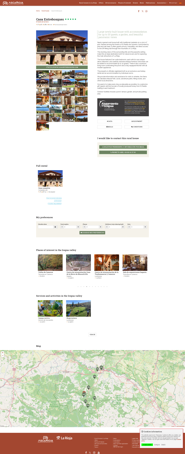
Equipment (137, 121)
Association (161, 3)
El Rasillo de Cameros (42, 22)
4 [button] (87, 287)
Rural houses (45, 11)
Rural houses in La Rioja (88, 3)
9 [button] (101, 287)
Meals (110, 127)
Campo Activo (44, 318)
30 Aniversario (110, 3)
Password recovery (137, 447)
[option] (50, 269)
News (142, 3)
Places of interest (124, 3)
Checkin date (42, 224)
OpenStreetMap (181, 426)
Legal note (135, 438)
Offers (101, 3)
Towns (96, 447)
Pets (128, 224)
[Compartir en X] (142, 11)
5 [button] (90, 287)
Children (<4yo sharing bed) (114, 224)
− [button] (2, 355)
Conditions (137, 127)
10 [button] (104, 287)
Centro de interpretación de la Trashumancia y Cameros (78, 273)
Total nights (64, 224)
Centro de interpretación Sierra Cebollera (133, 273)
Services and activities (101, 443)
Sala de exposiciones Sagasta (106, 272)
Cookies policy (136, 442)
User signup (135, 445)
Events (135, 3)
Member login (119, 447)
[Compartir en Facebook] (139, 11)
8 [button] (98, 287)
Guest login (174, 3)
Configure (157, 444)
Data (110, 121)
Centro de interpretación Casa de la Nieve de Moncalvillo (50, 273)
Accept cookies (147, 444)
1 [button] (78, 287)
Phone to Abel (124, 152)
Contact (115, 445)
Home (38, 11)
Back (93, 334)
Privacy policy (136, 440)
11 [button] (107, 287)
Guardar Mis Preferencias (93, 233)
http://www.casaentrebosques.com (63, 67)
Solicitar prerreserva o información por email (124, 147)
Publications (150, 3)
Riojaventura (72, 318)
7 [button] (95, 287)
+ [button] (2, 352)
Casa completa (44, 188)
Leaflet (173, 426)
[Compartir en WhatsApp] (146, 11)
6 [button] (92, 287)
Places (85, 224)
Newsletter (135, 443)
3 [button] (84, 287)
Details (163, 444)
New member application (120, 443)
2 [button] (81, 287)
